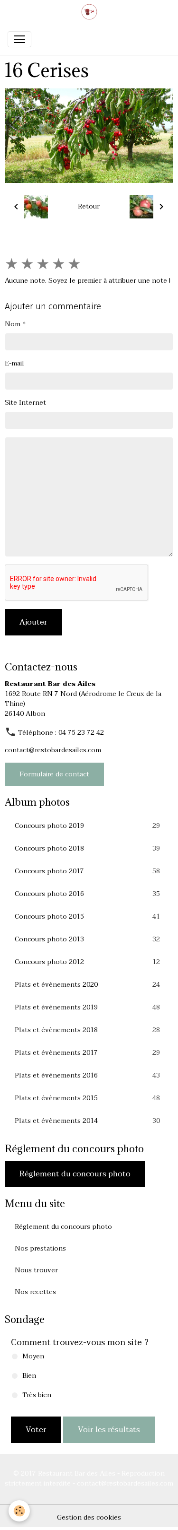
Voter (36, 1429)
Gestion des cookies (89, 1517)
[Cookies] (19, 1510)
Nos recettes (35, 1292)
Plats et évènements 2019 (87, 1007)
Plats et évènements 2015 (87, 1098)
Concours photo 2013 (87, 939)
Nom (12, 324)
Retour (89, 206)
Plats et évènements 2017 (87, 1053)
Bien (29, 1376)
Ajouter (33, 622)
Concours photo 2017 (87, 871)
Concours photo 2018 (87, 848)
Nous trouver (36, 1270)
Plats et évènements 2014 (87, 1121)
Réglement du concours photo (75, 1174)
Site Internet (25, 403)
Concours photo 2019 (87, 826)
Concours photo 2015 (87, 916)
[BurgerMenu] (19, 39)
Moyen (33, 1356)
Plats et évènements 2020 (87, 985)
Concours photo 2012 (87, 962)
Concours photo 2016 (87, 894)
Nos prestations (40, 1248)
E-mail (14, 363)
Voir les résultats (109, 1429)
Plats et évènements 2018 (87, 1030)
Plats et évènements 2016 (87, 1075)
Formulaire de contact (54, 774)
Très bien (36, 1395)
